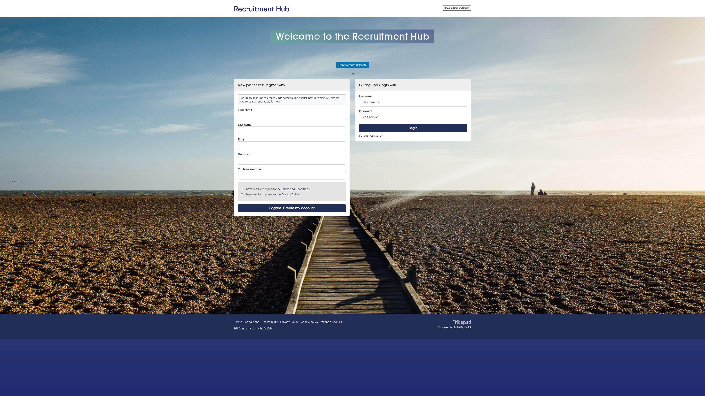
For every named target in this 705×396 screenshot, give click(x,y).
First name (245, 109)
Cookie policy (309, 322)
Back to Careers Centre (456, 8)
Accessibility (270, 322)
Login (413, 128)
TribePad (462, 323)
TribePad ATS (462, 327)
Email (241, 139)
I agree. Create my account (291, 208)
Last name (244, 124)
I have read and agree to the (277, 189)
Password (244, 154)
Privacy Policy (290, 194)
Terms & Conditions (246, 322)
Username (365, 96)
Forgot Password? (371, 135)
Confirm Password (250, 169)
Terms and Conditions (295, 189)
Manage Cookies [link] (331, 322)
